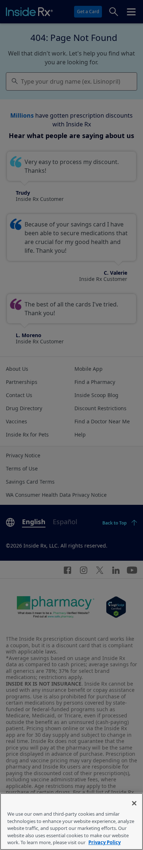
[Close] (134, 803)
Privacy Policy (104, 842)
